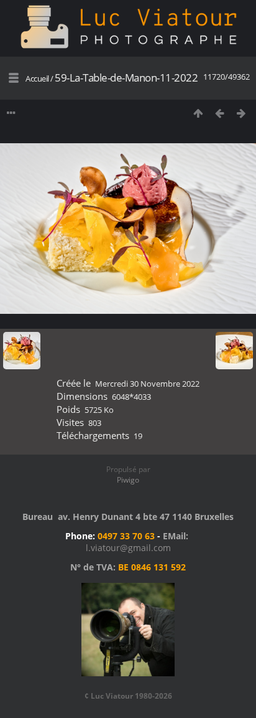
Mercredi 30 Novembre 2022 (147, 383)
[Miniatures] (198, 113)
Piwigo (128, 480)
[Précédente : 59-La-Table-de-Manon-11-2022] (220, 113)
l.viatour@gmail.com (128, 548)
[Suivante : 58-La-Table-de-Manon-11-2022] (241, 113)
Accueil (37, 78)
